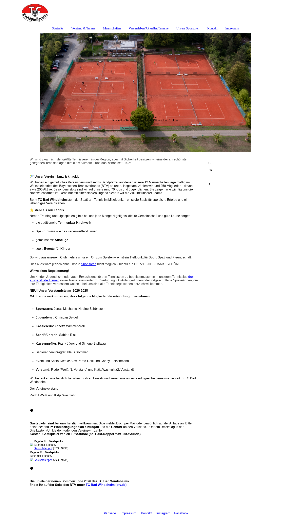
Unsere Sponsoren (187, 28)
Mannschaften (112, 28)
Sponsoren (88, 264)
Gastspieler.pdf (43, 448)
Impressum (232, 28)
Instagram (165, 513)
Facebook (181, 513)
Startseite (57, 28)
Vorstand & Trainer (83, 28)
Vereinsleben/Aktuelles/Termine (148, 28)
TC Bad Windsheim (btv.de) (106, 484)
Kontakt (212, 28)
